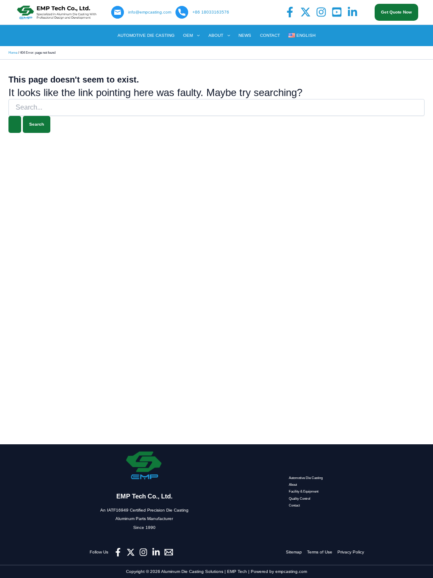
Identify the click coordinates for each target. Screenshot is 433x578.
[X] (305, 12)
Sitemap (296, 552)
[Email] (168, 552)
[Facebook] (290, 12)
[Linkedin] (352, 12)
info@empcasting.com (149, 12)
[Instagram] (321, 12)
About (215, 35)
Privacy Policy (350, 552)
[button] (396, 12)
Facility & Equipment (303, 491)
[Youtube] (337, 12)
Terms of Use (322, 552)
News (244, 35)
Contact (270, 35)
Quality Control (299, 499)
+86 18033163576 (210, 12)
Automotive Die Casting (146, 35)
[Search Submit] (14, 124)
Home (12, 53)
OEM (188, 35)
